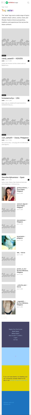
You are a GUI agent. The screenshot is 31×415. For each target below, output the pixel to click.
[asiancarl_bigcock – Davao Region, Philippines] (9, 210)
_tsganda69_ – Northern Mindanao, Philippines (22, 303)
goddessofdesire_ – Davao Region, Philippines (23, 189)
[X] (15, 356)
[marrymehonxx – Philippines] (9, 226)
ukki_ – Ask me (21, 252)
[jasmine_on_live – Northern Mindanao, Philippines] (9, 275)
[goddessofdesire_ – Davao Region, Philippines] (9, 194)
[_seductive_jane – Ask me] (9, 291)
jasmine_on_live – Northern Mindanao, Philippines (22, 270)
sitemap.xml (6, 404)
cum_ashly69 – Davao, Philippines (15, 138)
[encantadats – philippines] (9, 243)
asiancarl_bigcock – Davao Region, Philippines (22, 205)
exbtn (3, 61)
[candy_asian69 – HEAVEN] (15, 42)
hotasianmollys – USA (10, 98)
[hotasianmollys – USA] (15, 82)
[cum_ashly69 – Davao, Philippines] (15, 122)
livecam (4, 55)
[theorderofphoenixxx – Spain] (15, 161)
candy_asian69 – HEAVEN (12, 58)
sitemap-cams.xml (8, 402)
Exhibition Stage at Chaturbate (18, 380)
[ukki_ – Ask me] (9, 259)
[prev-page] (3, 318)
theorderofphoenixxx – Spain (13, 177)
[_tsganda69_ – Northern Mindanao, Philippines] (9, 307)
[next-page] (5, 318)
